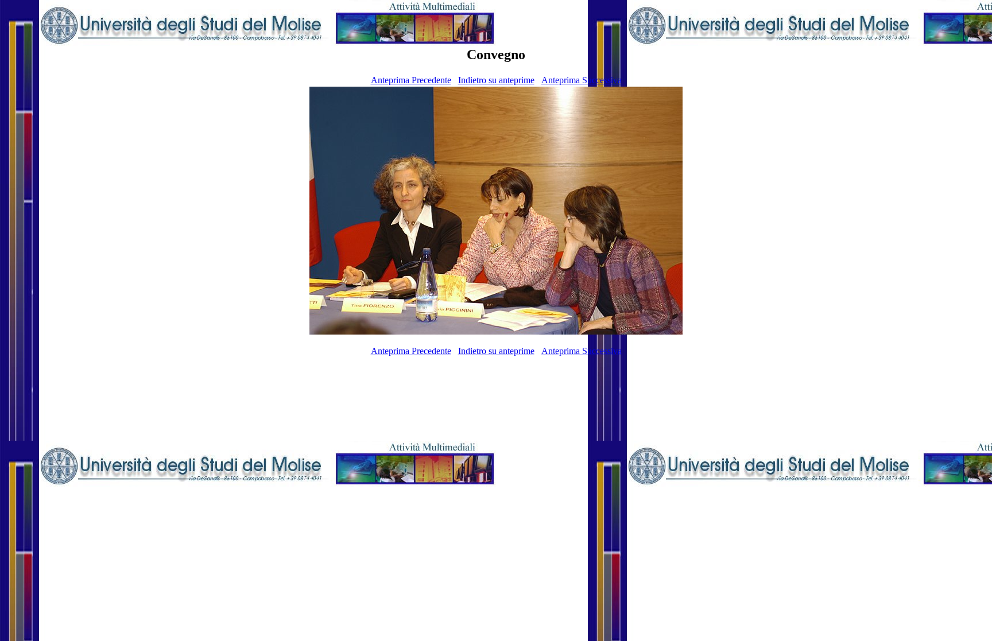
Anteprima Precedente (411, 80)
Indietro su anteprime (496, 80)
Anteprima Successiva (581, 80)
